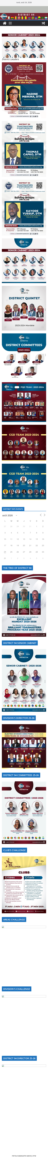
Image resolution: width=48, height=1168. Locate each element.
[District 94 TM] (24, 14)
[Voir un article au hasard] (43, 23)
